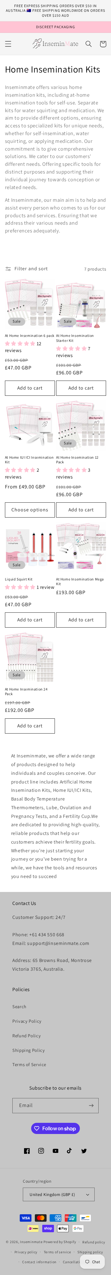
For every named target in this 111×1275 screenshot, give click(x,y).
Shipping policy (90, 1252)
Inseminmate (31, 1241)
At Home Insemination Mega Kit (80, 581)
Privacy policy (25, 1252)
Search (19, 1006)
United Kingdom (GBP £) (52, 1194)
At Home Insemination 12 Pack (77, 460)
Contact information (39, 1262)
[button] (8, 44)
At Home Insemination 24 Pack (26, 691)
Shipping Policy (28, 1050)
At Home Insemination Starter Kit (75, 338)
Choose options (30, 509)
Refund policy (93, 1242)
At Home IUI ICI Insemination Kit (29, 460)
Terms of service (57, 1252)
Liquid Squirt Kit (19, 579)
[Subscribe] (91, 1105)
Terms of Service (29, 1064)
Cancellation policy (79, 1262)
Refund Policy (26, 1036)
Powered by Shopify (59, 1241)
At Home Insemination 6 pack (30, 335)
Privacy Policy (27, 1021)
